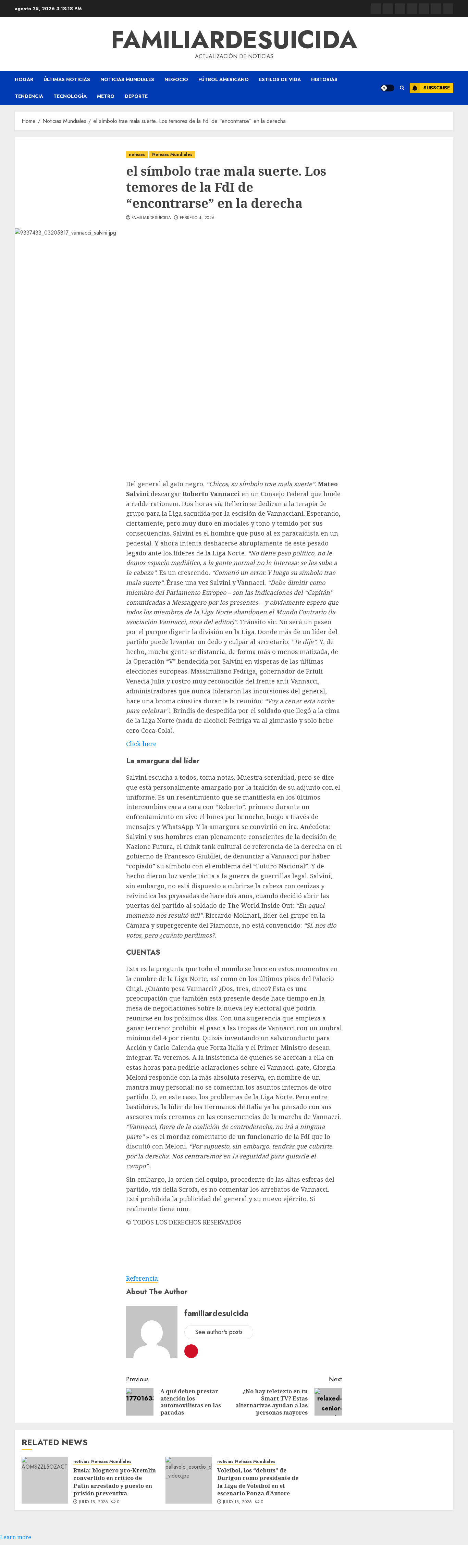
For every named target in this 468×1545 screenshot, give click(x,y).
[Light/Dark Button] (387, 88)
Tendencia (29, 96)
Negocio (176, 79)
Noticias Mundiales (127, 79)
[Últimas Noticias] (448, 8)
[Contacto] (388, 8)
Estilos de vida (280, 79)
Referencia (142, 1278)
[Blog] (376, 8)
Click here (141, 744)
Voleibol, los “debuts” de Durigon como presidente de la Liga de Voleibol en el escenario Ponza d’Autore (257, 1482)
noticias (137, 154)
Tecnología (70, 96)
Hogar (24, 79)
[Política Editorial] (424, 8)
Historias (324, 79)
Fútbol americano (223, 79)
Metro (105, 96)
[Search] (402, 88)
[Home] (400, 8)
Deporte (136, 96)
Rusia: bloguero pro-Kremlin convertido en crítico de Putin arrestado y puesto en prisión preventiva (114, 1482)
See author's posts (219, 1332)
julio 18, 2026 (93, 1502)
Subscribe (436, 87)
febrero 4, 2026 (197, 218)
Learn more (15, 1537)
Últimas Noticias (67, 79)
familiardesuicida (234, 40)
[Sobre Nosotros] (436, 8)
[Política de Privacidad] (412, 8)
